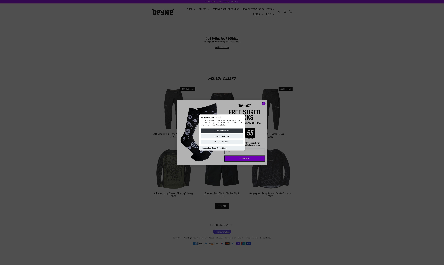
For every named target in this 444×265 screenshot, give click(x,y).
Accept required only (222, 136)
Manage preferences (222, 142)
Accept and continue (222, 131)
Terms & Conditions (219, 148)
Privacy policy (206, 148)
